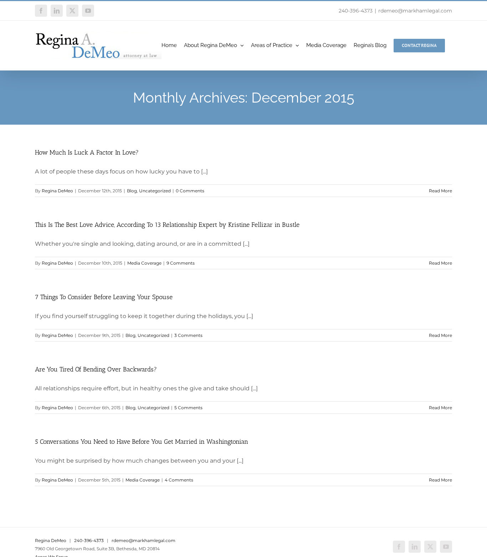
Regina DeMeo (57, 190)
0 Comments (190, 190)
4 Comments (179, 480)
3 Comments (188, 335)
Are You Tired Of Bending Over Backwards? (96, 369)
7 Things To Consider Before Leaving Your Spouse (104, 297)
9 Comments (180, 263)
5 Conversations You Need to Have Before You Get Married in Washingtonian (141, 442)
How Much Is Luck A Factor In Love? (87, 152)
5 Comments (188, 407)
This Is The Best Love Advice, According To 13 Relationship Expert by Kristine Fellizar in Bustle (167, 225)
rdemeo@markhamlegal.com (415, 10)
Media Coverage (144, 263)
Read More (440, 190)
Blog (132, 190)
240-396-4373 (356, 10)
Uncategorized (155, 190)
